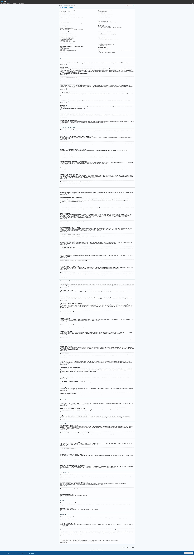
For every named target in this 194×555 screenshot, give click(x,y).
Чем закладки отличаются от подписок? (104, 38)
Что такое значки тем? (63, 54)
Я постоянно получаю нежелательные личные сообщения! (107, 22)
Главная (4, 3)
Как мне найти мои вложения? (102, 45)
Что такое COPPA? (62, 12)
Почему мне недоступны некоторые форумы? (67, 38)
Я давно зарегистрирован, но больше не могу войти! (68, 15)
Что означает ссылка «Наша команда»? (104, 17)
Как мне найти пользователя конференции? (105, 33)
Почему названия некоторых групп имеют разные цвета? (107, 15)
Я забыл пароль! (62, 16)
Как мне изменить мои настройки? (65, 22)
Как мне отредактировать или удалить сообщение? (68, 33)
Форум (9, 3)
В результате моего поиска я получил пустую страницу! (106, 32)
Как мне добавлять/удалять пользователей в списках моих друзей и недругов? (110, 27)
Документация (21, 3)
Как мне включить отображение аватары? (66, 27)
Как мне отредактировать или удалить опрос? (67, 37)
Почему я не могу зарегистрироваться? (66, 13)
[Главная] (97, 1)
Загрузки (14, 3)
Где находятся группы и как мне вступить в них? (105, 14)
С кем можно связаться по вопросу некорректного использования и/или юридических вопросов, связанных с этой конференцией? (116, 51)
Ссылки (1, 3)
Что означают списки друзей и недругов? (104, 26)
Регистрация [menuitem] (192, 3)
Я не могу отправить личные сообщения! (104, 21)
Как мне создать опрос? (63, 35)
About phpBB (76, 518)
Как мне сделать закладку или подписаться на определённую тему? (108, 39)
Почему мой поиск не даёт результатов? (104, 31)
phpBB (113, 156)
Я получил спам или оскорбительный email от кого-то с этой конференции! (109, 23)
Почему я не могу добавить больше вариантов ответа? (68, 36)
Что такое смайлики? (63, 49)
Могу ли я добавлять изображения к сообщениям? (68, 50)
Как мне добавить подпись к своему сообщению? (67, 34)
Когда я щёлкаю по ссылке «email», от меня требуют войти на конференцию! (72, 29)
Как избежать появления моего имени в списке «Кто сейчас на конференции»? (72, 23)
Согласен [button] (188, 553)
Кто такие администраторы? (102, 11)
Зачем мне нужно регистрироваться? (65, 11)
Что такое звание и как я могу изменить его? (67, 28)
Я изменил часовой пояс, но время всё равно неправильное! (69, 24)
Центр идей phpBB (112, 524)
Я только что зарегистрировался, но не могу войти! (68, 14)
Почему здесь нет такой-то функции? (103, 49)
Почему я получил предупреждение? (65, 40)
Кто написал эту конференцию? (103, 48)
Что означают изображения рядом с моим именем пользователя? (70, 26)
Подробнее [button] (31, 553)
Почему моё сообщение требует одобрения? (67, 43)
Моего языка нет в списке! (64, 25)
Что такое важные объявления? (65, 51)
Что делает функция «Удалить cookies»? (66, 18)
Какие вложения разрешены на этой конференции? (106, 44)
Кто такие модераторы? (101, 12)
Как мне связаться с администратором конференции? (106, 52)
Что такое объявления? (63, 52)
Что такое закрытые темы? (64, 53)
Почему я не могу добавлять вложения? (66, 39)
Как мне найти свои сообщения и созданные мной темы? (107, 34)
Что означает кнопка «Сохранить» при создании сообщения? (69, 42)
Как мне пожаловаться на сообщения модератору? (68, 41)
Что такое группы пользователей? (103, 13)
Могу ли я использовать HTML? (65, 48)
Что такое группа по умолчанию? (103, 16)
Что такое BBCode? (63, 47)
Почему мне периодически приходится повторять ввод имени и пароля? (71, 17)
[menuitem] (189, 3)
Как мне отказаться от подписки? (103, 40)
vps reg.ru (104, 550)
